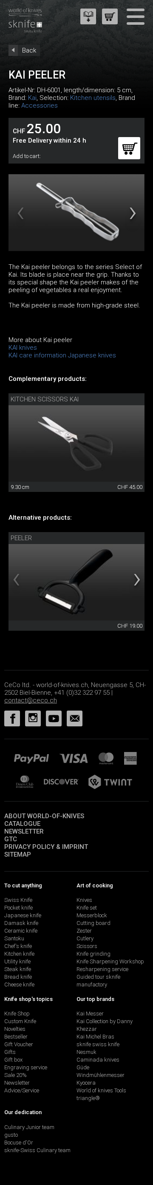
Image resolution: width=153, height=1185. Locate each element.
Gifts (10, 1052)
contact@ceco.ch (30, 700)
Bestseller (16, 1036)
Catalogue (22, 824)
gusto (11, 1135)
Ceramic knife (20, 931)
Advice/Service (21, 1090)
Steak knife (17, 969)
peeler (21, 538)
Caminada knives (97, 1059)
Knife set (86, 907)
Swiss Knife (18, 900)
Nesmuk (86, 1052)
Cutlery (85, 938)
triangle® (88, 1098)
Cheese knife (19, 984)
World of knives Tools (101, 1090)
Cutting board (93, 923)
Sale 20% (15, 1075)
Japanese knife (22, 915)
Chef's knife (18, 946)
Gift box (13, 1059)
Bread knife (18, 977)
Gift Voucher (18, 1044)
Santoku (14, 938)
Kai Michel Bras (95, 1036)
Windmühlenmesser (100, 1075)
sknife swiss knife (97, 1044)
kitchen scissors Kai (45, 399)
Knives (84, 900)
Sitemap (17, 854)
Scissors (86, 946)
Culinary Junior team (29, 1127)
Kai (32, 98)
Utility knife (17, 961)
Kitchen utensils (93, 98)
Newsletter (24, 831)
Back (29, 50)
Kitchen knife (19, 954)
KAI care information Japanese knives (62, 355)
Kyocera (86, 1083)
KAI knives (22, 347)
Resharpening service (102, 969)
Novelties (15, 1029)
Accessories (39, 105)
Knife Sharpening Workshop (110, 961)
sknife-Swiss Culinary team (37, 1150)
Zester (84, 931)
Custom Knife (20, 1021)
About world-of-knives (44, 816)
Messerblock (91, 915)
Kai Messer (90, 1013)
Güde (82, 1067)
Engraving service (25, 1067)
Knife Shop (17, 1013)
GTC (10, 839)
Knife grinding (93, 954)
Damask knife (21, 923)
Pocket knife (18, 907)
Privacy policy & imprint (46, 847)
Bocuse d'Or (18, 1142)
